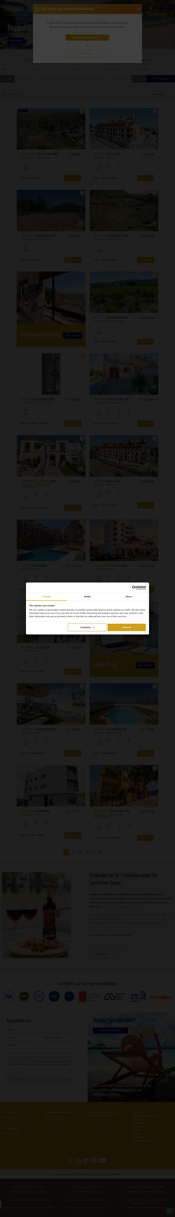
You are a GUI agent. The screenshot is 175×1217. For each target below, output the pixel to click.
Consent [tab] (46, 596)
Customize (85, 627)
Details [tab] (87, 596)
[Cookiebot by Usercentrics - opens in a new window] (134, 588)
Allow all (126, 627)
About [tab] (129, 596)
